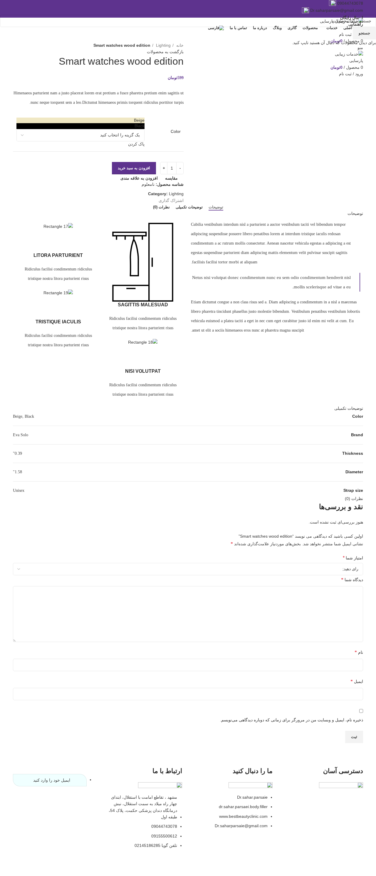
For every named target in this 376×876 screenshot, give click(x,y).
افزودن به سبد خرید (134, 168)
